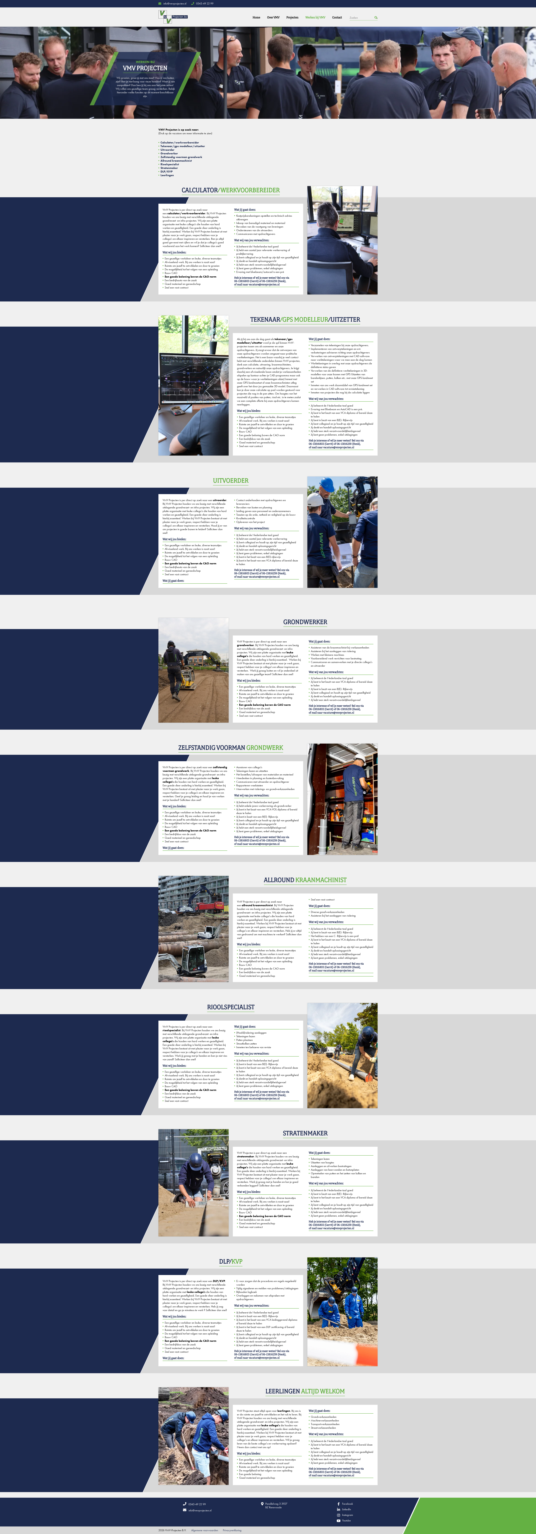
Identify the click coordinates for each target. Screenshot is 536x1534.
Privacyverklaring (232, 1530)
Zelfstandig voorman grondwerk (181, 157)
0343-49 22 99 (204, 3)
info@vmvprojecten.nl (174, 3)
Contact (337, 17)
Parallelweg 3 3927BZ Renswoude (276, 1505)
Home (256, 17)
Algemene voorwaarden (204, 1530)
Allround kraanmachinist (176, 160)
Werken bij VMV (315, 17)
